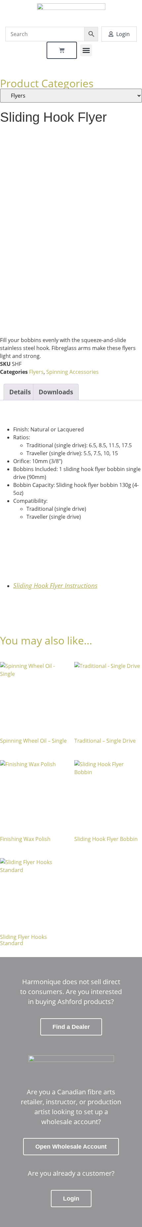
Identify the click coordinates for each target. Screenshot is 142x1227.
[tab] (20, 392)
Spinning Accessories (72, 371)
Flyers (36, 371)
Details (20, 391)
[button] (86, 50)
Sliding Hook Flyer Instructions (55, 585)
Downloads (56, 391)
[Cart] (62, 50)
